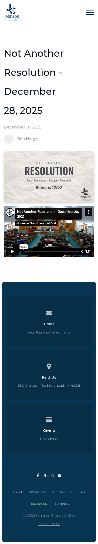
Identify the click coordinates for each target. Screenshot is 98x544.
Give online (49, 439)
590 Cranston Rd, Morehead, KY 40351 (49, 385)
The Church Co (49, 524)
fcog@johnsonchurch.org (49, 332)
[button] (90, 12)
